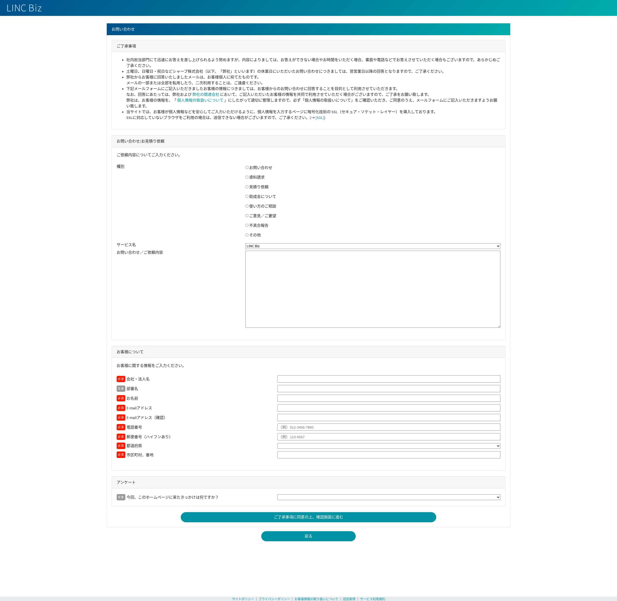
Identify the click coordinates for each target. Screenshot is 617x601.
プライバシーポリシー (274, 599)
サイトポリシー (243, 599)
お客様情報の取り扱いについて (316, 599)
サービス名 (126, 244)
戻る (308, 536)
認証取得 (349, 599)
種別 (120, 166)
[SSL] (319, 117)
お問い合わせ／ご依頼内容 (140, 252)
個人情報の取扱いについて (200, 100)
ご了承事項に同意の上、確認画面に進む (308, 517)
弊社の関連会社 (205, 94)
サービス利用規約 (372, 599)
